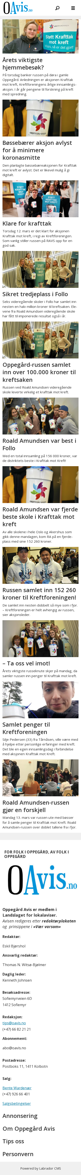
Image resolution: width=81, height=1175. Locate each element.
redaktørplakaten (59, 921)
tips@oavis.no (14, 1023)
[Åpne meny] (73, 8)
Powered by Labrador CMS (40, 1168)
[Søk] (57, 8)
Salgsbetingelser (16, 1103)
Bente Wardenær (17, 1087)
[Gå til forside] (23, 8)
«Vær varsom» (47, 926)
